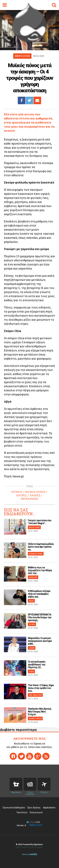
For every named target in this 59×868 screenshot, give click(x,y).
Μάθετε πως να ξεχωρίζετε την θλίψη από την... (40, 570)
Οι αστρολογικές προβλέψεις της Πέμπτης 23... (36, 664)
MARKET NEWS (35, 718)
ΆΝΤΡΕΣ (21, 495)
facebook (13, 756)
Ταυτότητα (21, 812)
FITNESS (16, 491)
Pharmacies (16, 784)
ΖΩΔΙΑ (31, 671)
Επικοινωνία (36, 812)
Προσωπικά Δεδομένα (14, 807)
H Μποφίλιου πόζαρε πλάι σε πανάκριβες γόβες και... (39, 594)
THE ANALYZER (35, 695)
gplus (37, 756)
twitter (21, 756)
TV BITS (32, 624)
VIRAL (31, 601)
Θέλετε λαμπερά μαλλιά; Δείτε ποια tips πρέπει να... (41, 546)
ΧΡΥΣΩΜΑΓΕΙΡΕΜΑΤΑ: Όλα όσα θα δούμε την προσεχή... (40, 617)
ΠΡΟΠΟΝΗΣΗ (29, 498)
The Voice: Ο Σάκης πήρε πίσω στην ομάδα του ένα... (41, 688)
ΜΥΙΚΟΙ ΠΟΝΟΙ (35, 491)
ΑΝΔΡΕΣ (34, 495)
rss (46, 756)
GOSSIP (31, 648)
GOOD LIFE (33, 577)
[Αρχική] (29, 41)
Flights (44, 784)
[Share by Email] (37, 100)
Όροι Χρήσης (34, 807)
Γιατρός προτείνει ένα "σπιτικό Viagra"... (39, 522)
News (30, 784)
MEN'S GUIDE (34, 527)
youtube (29, 756)
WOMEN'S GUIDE (36, 554)
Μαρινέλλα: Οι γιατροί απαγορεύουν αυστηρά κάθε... (40, 641)
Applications (49, 807)
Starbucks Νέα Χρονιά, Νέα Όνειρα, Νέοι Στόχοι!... (39, 711)
